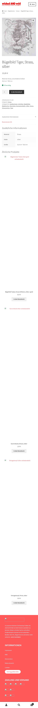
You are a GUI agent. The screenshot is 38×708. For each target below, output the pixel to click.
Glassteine (13, 106)
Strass (18, 11)
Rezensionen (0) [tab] (7, 122)
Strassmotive (6, 108)
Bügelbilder (27, 104)
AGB (6, 654)
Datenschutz (9, 659)
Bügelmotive (11, 11)
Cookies (7, 667)
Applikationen (13, 104)
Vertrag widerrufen (13, 672)
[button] (33, 20)
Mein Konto (6, 705)
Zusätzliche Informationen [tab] (10, 117)
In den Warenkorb (16, 92)
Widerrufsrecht (9, 663)
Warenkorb (29, 703)
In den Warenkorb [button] (19, 299)
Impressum (8, 650)
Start (5, 11)
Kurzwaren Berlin (20, 106)
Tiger (11, 108)
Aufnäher (20, 104)
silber (27, 106)
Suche (19, 705)
